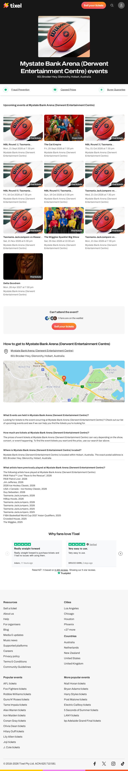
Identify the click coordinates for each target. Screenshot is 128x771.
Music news (10, 640)
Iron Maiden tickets (14, 715)
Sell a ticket (10, 608)
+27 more (69, 630)
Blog (6, 630)
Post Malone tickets (75, 699)
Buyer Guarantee (116, 89)
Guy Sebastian (11, 492)
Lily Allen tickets (12, 737)
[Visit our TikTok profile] (123, 764)
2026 (49, 475)
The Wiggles (9, 522)
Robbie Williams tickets (17, 694)
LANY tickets (71, 715)
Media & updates (13, 635)
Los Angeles (71, 608)
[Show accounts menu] (121, 5)
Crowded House (11, 519)
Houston (69, 619)
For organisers (11, 624)
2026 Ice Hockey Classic (16, 485)
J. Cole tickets (11, 747)
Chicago (69, 614)
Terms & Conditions (15, 661)
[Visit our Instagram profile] (113, 764)
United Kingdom (73, 663)
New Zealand (72, 653)
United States (72, 658)
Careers (8, 651)
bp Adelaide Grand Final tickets (82, 721)
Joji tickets (9, 742)
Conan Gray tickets (14, 721)
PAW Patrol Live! (12, 479)
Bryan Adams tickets (76, 689)
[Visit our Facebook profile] (95, 764)
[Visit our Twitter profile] (104, 764)
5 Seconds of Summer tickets (81, 710)
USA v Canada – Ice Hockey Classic (21, 489)
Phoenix (69, 624)
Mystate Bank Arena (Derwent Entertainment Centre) (42, 351)
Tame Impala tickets (15, 705)
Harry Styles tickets (75, 694)
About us (8, 614)
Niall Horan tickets (75, 683)
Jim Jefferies (10, 482)
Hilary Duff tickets (13, 731)
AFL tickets (9, 683)
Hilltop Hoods (10, 499)
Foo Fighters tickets (14, 689)
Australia (69, 642)
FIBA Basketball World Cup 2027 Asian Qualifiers (28, 515)
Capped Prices (68, 89)
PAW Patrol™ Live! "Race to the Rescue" (24, 475)
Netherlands (71, 648)
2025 (32, 509)
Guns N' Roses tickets (16, 699)
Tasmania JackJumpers (15, 495)
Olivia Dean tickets (14, 726)
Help (6, 619)
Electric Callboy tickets (77, 705)
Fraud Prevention (20, 89)
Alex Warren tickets (14, 710)
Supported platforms (15, 646)
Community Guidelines (17, 667)
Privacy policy (11, 656)
